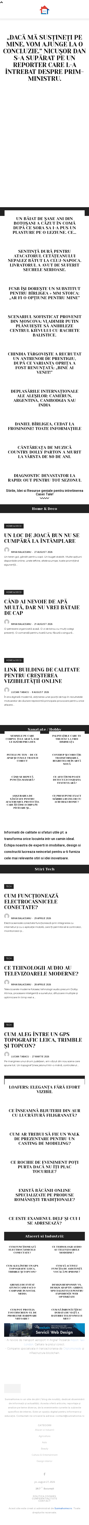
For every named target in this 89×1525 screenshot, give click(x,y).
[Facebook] (44, 1474)
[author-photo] (7, 551)
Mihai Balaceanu (21, 551)
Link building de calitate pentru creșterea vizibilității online (41, 675)
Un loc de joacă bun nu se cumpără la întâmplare (41, 538)
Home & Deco (14, 526)
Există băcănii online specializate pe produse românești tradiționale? (44, 1195)
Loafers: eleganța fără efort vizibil (44, 1089)
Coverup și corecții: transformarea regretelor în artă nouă (66, 759)
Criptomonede (72, 1348)
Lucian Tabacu (20, 692)
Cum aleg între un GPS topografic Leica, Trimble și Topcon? (43, 1040)
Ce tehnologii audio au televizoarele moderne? (41, 971)
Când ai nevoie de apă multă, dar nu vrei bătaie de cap (41, 607)
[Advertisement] (44, 160)
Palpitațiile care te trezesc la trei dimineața (66, 738)
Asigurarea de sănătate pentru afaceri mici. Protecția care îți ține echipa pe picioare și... (22, 801)
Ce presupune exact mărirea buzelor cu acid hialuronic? (66, 798)
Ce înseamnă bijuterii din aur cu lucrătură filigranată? (44, 1113)
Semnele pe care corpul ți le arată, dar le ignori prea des (22, 738)
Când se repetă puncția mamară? (22, 778)
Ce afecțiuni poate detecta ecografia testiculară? (67, 779)
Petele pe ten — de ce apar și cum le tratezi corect (22, 757)
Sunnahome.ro (63, 1508)
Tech (9, 886)
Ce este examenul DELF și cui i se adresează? (44, 1221)
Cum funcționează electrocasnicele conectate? (31, 901)
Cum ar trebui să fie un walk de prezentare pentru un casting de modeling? (44, 1139)
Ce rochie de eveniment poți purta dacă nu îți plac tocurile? (45, 1167)
